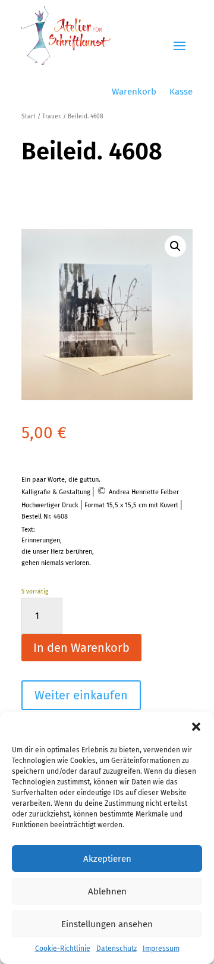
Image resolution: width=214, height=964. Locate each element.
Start (28, 116)
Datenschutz (116, 948)
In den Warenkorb (81, 647)
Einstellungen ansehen (107, 924)
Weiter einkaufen (81, 695)
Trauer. (51, 116)
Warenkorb (134, 92)
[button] (196, 727)
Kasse (181, 92)
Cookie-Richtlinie (62, 948)
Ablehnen (107, 891)
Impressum (161, 948)
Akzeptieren (107, 858)
